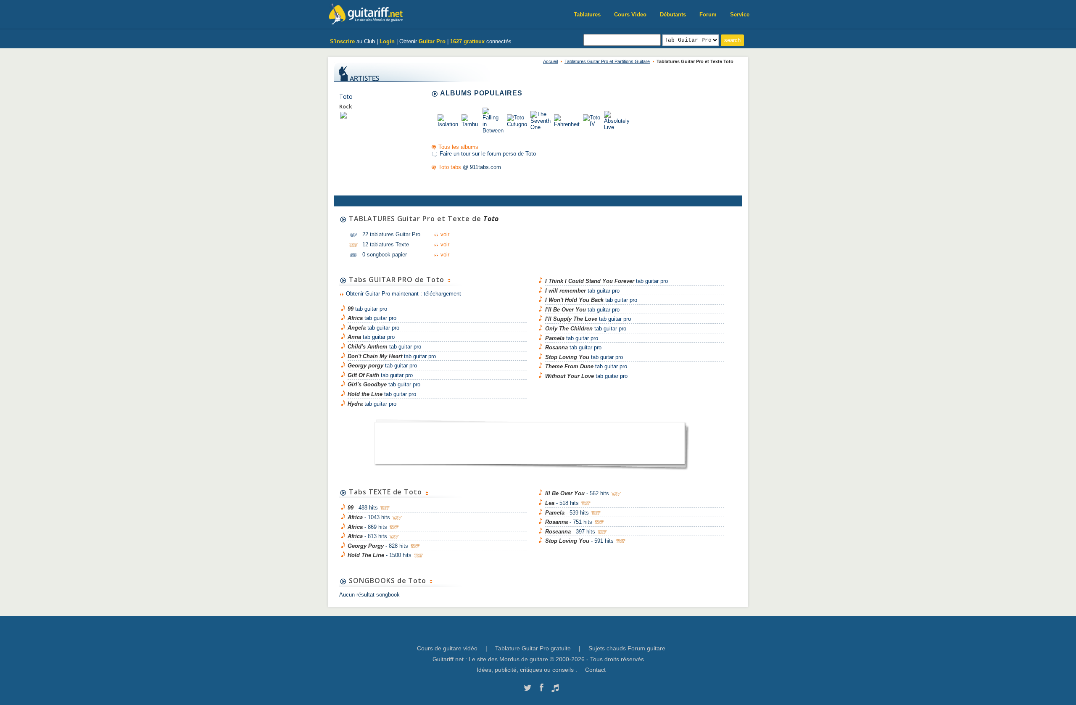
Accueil (550, 61)
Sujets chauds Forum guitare (626, 648)
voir (444, 234)
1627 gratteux (467, 41)
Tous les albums (458, 147)
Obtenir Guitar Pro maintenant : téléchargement (403, 293)
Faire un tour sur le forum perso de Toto (488, 154)
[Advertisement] (530, 440)
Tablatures (587, 14)
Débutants (673, 14)
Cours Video (630, 14)
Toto (346, 96)
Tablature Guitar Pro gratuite (533, 648)
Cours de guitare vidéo (447, 648)
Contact (595, 669)
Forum (708, 14)
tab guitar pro (367, 309)
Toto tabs (449, 167)
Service (739, 14)
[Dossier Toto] (343, 115)
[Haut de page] (448, 279)
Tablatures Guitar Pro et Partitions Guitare (607, 61)
